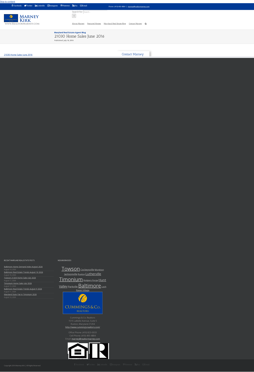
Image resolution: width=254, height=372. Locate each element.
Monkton (99, 269)
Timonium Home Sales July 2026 (18, 283)
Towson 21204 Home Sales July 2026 (20, 278)
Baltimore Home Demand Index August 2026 (23, 266)
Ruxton (81, 274)
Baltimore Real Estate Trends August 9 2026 (23, 289)
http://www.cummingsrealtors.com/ (82, 327)
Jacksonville (70, 274)
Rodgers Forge (90, 280)
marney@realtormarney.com (138, 6)
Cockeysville (87, 269)
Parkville (73, 286)
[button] (146, 23)
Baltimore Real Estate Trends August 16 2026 (23, 272)
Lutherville (93, 274)
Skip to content (7, 1)
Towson (71, 268)
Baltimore (89, 285)
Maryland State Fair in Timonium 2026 (20, 294)
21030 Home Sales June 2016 (18, 54)
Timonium (71, 279)
